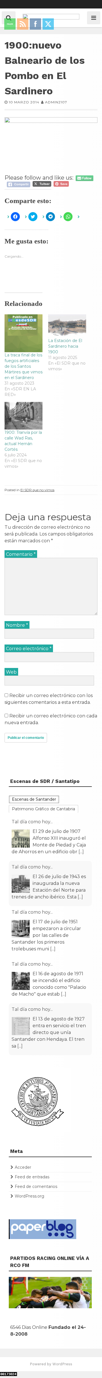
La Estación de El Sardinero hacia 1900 (65, 346)
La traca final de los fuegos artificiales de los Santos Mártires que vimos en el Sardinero (23, 366)
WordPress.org (29, 1196)
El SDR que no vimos (37, 490)
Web (11, 672)
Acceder (23, 1167)
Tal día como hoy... (32, 821)
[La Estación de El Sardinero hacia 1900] (67, 326)
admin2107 (56, 102)
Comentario (21, 554)
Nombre (17, 625)
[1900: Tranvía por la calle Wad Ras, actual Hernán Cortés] (23, 415)
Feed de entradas (32, 1176)
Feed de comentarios (36, 1186)
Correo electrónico (29, 648)
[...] (81, 851)
